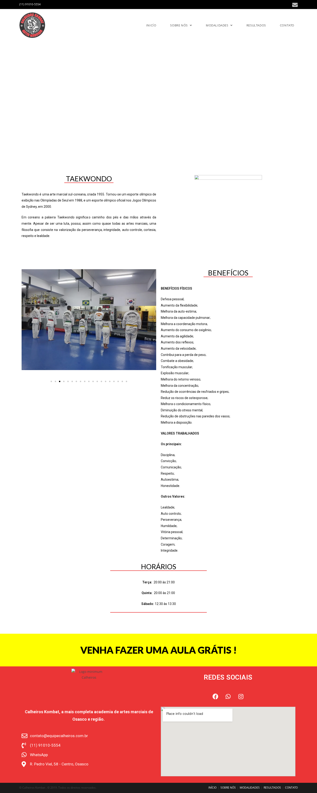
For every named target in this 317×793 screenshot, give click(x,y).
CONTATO (291, 788)
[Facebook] (215, 696)
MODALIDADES (250, 788)
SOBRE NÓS (228, 788)
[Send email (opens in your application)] (294, 5)
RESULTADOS (272, 788)
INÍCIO (212, 788)
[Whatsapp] (228, 696)
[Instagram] (241, 696)
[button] (51, 381)
